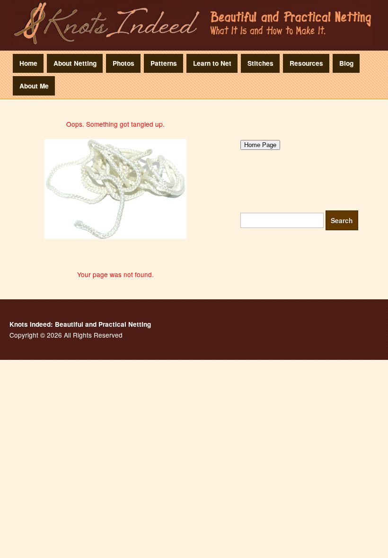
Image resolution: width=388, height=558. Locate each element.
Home (28, 63)
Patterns (163, 63)
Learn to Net (212, 63)
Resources (306, 63)
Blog (346, 63)
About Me (34, 85)
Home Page (260, 144)
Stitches (260, 63)
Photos (123, 63)
